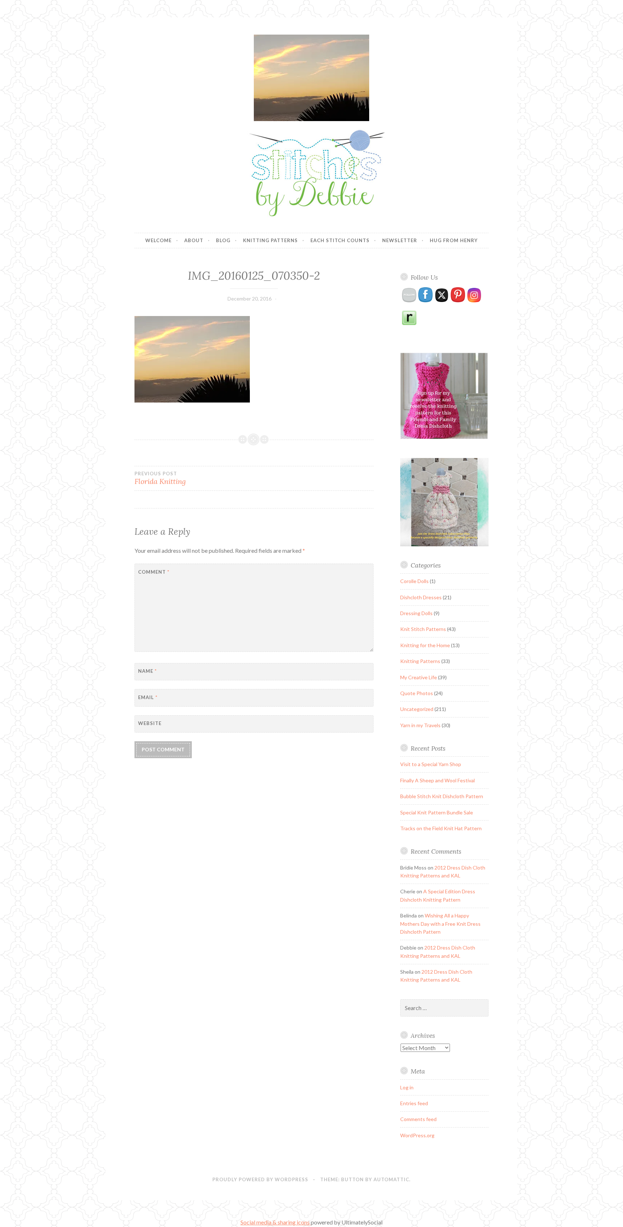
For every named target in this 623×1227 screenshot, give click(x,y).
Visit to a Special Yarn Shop (430, 764)
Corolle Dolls (414, 581)
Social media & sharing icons (275, 1222)
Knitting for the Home (425, 645)
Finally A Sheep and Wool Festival (437, 780)
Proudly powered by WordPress (260, 1179)
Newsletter (399, 240)
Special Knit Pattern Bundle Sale (436, 812)
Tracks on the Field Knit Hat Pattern (441, 828)
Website (150, 723)
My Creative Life (418, 677)
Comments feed (418, 1119)
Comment (153, 572)
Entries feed (414, 1103)
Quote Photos (416, 693)
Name (147, 671)
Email (148, 697)
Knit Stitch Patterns (423, 629)
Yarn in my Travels (420, 725)
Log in (407, 1087)
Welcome (158, 240)
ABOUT (193, 240)
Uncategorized (416, 709)
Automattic (391, 1179)
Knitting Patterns (270, 240)
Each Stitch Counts (340, 240)
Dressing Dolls (416, 613)
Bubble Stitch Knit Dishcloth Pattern (441, 796)
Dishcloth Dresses (421, 597)
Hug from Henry (454, 240)
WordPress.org (417, 1135)
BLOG (223, 240)
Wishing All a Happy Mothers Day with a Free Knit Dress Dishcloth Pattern (440, 923)
